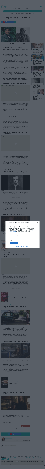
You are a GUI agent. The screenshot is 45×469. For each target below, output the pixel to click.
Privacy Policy (27, 246)
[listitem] (22, 240)
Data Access (22, 246)
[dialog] (22, 234)
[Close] (38, 223)
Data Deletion (17, 246)
